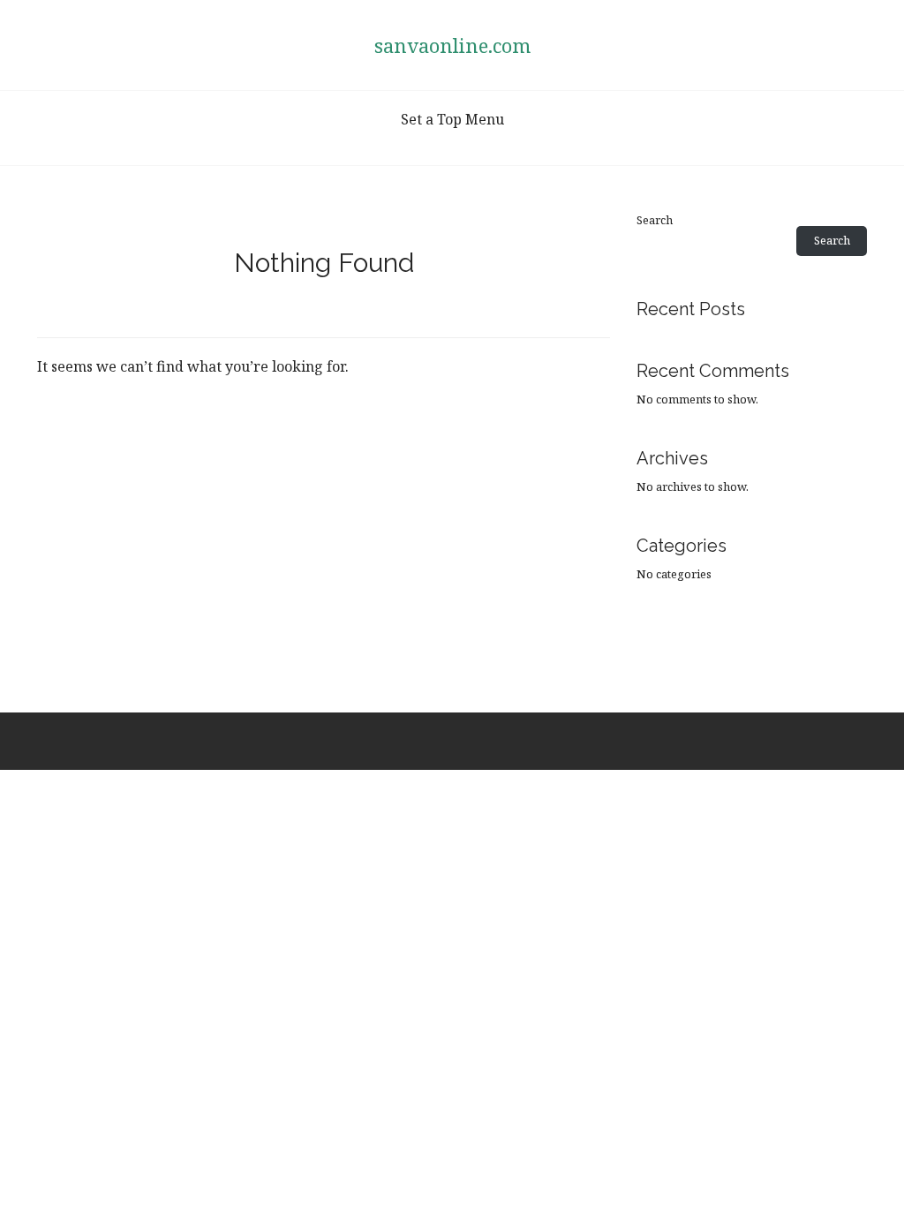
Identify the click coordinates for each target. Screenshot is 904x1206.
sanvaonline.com (452, 45)
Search (655, 220)
